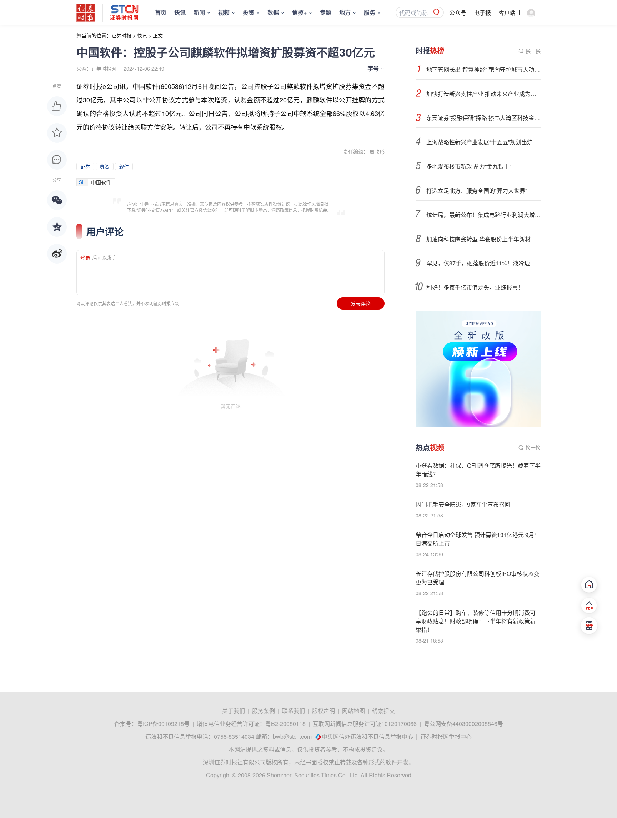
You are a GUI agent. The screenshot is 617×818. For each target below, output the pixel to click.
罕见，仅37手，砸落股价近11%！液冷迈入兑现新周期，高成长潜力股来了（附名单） (483, 263)
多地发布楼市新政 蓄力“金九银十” (468, 166)
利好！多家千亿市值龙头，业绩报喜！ (474, 287)
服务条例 (263, 711)
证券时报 (121, 35)
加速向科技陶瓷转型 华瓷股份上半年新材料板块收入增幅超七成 (483, 239)
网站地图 (353, 711)
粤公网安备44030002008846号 (463, 723)
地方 (345, 12)
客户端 (507, 13)
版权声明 (323, 711)
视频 (224, 12)
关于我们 (233, 711)
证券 (85, 166)
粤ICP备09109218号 (163, 723)
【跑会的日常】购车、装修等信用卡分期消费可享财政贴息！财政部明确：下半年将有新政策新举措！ (476, 621)
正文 (158, 35)
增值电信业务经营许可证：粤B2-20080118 (251, 723)
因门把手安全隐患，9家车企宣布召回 (463, 504)
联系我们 (293, 711)
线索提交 (383, 711)
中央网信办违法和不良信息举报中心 (367, 736)
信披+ (299, 12)
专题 (325, 12)
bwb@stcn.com (292, 736)
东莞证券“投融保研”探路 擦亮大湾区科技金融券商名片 (483, 118)
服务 (369, 12)
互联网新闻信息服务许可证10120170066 (365, 723)
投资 (248, 12)
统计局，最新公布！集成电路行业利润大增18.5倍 (483, 215)
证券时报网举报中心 (446, 736)
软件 (124, 166)
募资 (105, 166)
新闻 (199, 12)
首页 (160, 12)
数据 (273, 12)
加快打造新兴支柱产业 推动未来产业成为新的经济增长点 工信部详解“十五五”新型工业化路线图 (483, 94)
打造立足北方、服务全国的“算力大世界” (476, 190)
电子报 (482, 13)
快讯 (180, 12)
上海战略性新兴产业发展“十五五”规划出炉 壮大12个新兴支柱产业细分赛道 (483, 142)
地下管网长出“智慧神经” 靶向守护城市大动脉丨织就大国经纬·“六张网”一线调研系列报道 (483, 69)
